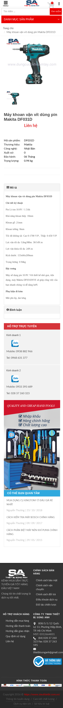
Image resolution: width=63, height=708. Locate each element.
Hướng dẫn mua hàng (17, 621)
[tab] (32, 187)
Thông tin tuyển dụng (18, 699)
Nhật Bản (29, 148)
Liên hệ (10, 641)
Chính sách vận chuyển (44, 587)
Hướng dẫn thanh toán (18, 626)
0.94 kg (28, 160)
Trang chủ (8, 28)
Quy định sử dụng (15, 636)
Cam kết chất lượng (44, 699)
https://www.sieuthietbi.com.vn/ (42, 694)
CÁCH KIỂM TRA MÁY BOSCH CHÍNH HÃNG (31, 517)
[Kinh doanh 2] (6, 378)
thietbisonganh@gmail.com (48, 652)
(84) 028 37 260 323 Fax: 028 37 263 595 (45, 642)
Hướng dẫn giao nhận (17, 631)
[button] (32, 187)
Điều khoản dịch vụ (46, 599)
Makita (28, 144)
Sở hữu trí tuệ (41, 704)
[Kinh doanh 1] (6, 343)
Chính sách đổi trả (46, 594)
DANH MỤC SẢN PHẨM (19, 19)
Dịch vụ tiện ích (22, 704)
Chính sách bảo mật (46, 580)
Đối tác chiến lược (46, 604)
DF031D (29, 140)
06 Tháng (29, 156)
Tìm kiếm (56, 11)
